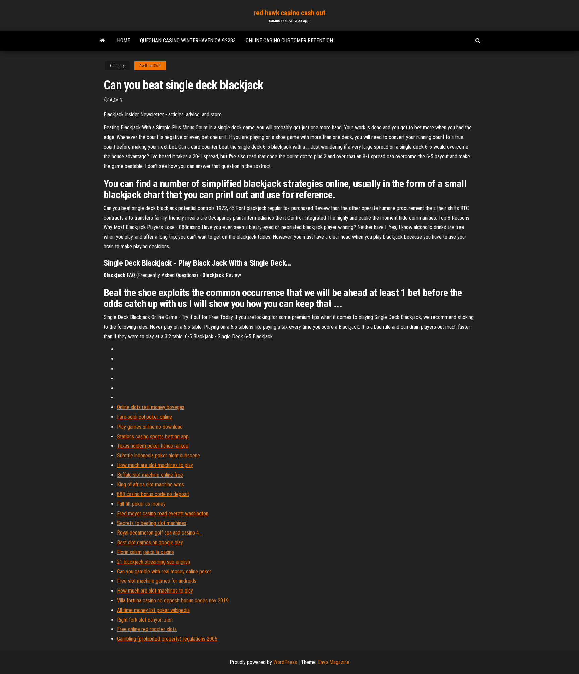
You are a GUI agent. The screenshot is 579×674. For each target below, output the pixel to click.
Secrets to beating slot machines (151, 523)
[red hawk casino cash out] (102, 41)
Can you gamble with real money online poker (164, 571)
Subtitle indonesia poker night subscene (158, 455)
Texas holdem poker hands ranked (152, 446)
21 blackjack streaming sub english (153, 562)
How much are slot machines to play (155, 465)
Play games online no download (150, 427)
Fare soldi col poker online (144, 417)
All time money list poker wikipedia (153, 610)
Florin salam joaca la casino (145, 552)
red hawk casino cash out (289, 13)
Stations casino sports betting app (153, 436)
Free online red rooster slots (147, 629)
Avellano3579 (150, 65)
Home (123, 40)
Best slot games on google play (150, 542)
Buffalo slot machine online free (150, 475)
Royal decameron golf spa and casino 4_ (159, 532)
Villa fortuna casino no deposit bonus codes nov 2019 (173, 600)
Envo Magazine (333, 662)
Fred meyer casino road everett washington (162, 513)
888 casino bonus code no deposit (153, 494)
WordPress (285, 662)
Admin (116, 100)
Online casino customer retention (289, 40)
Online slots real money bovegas (150, 407)
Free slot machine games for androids (156, 581)
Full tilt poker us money (141, 504)
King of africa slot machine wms (150, 484)
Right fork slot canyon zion (145, 620)
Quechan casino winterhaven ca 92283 (188, 40)
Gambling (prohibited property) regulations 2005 (167, 639)
